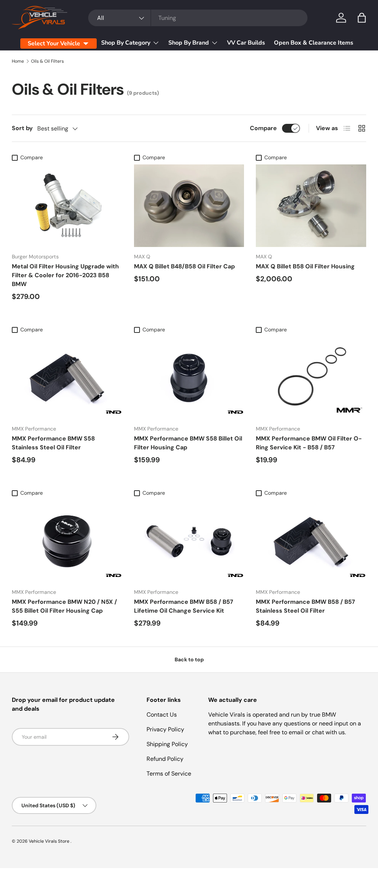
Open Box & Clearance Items (313, 43)
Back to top (189, 659)
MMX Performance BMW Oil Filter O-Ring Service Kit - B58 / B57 (309, 443)
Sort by (22, 128)
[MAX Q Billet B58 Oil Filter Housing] (311, 205)
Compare (263, 128)
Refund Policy (165, 759)
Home (18, 61)
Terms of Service (169, 773)
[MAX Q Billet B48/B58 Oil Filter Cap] (189, 205)
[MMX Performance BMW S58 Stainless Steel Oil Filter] (67, 378)
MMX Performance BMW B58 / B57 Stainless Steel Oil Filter (305, 606)
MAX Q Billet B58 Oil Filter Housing (305, 266)
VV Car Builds (246, 43)
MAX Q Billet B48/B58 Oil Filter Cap (184, 266)
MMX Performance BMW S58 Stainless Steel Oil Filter (53, 443)
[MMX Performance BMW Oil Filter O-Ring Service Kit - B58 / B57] (311, 378)
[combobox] (197, 18)
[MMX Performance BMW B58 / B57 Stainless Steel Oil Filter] (311, 541)
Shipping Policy (167, 744)
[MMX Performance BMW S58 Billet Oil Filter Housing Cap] (189, 378)
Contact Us (162, 714)
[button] (362, 18)
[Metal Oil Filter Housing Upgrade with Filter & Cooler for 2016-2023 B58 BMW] (67, 205)
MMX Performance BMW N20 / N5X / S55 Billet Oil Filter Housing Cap (64, 606)
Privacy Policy (165, 729)
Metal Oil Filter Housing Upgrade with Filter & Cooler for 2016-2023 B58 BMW (65, 275)
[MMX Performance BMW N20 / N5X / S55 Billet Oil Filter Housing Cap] (67, 541)
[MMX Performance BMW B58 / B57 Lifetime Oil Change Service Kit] (189, 541)
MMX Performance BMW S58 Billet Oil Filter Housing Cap (188, 443)
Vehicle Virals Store (50, 841)
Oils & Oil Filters (47, 61)
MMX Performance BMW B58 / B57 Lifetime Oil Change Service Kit (183, 606)
